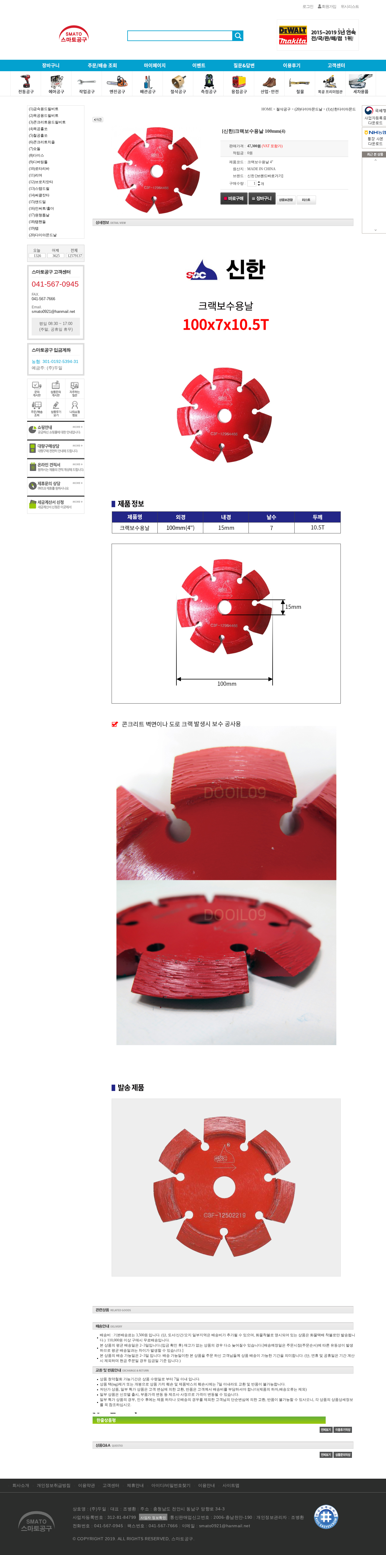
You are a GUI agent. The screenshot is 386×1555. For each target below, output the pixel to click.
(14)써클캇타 (39, 195)
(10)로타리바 (39, 169)
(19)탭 (34, 228)
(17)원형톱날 (39, 215)
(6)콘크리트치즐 (42, 142)
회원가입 (328, 6)
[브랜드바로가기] (269, 176)
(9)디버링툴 (38, 162)
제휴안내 (135, 1485)
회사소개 (20, 1485)
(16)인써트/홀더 (41, 208)
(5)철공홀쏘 (38, 135)
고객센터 (111, 1485)
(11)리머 (35, 175)
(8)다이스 (36, 155)
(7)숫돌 (34, 149)
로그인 (307, 6)
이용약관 (86, 1485)
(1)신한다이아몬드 (341, 109)
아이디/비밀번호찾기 (171, 1485)
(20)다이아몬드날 (43, 235)
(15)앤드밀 (37, 202)
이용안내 (206, 1485)
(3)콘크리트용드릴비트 (47, 122)
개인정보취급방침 (54, 1485)
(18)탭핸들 (37, 222)
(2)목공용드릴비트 (44, 115)
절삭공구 (283, 109)
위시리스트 (350, 6)
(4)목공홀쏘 (38, 129)
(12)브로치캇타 (41, 182)
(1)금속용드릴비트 (44, 109)
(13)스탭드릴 (39, 188)
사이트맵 (231, 1485)
